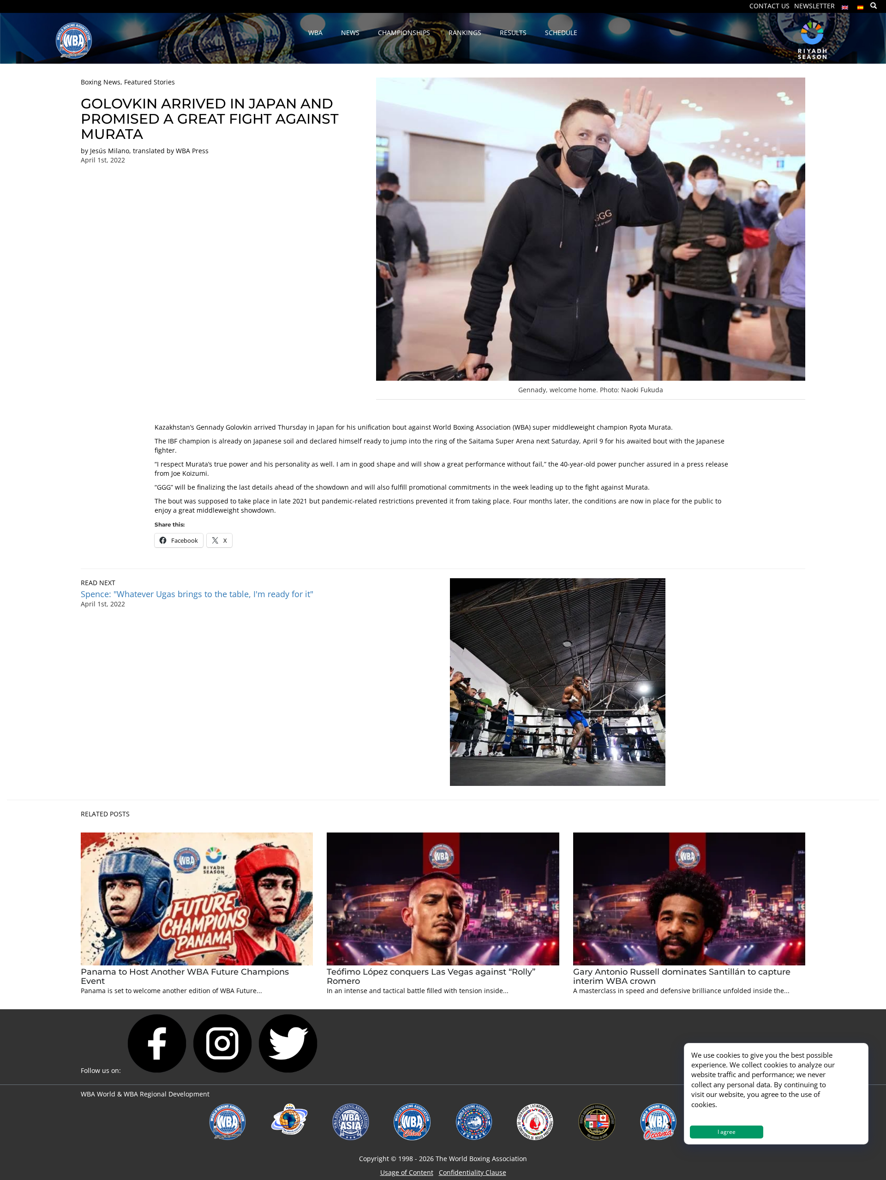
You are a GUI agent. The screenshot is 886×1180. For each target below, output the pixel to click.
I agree (727, 1132)
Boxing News (100, 82)
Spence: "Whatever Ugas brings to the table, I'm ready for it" (197, 593)
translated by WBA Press (171, 150)
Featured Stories (149, 82)
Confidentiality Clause (472, 1172)
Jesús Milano (109, 150)
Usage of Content (406, 1172)
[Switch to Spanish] (860, 5)
